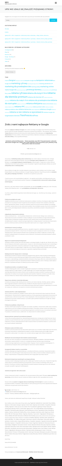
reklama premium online (39, 107)
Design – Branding (9, 56)
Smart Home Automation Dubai (24, 426)
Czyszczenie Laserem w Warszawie (34, 419)
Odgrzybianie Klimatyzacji (15, 430)
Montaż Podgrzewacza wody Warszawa (28, 434)
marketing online (47, 86)
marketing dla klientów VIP (46, 83)
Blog (6, 52)
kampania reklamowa (20, 80)
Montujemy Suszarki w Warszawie (48, 432)
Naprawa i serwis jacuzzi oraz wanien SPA (19, 406)
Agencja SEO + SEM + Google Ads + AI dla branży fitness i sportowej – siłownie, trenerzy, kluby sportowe (28, 38)
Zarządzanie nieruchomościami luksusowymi (21, 428)
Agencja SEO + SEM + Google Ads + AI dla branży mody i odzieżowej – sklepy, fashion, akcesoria (26, 35)
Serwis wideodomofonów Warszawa (37, 424)
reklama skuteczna (25, 109)
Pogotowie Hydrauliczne (36, 403)
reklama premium (29, 106)
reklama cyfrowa (19, 93)
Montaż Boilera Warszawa (11, 434)
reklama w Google (45, 109)
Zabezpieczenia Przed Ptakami (40, 428)
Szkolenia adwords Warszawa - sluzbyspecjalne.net (26, 393)
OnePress (32, 462)
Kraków (6, 32)
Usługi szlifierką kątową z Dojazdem (26, 421)
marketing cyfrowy (19, 83)
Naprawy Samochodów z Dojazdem (42, 405)
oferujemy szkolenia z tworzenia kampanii (44, 339)
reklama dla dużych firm (37, 93)
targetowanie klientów (12, 115)
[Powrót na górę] (31, 459)
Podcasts (7, 59)
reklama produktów (49, 106)
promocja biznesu (33, 89)
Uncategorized (8, 50)
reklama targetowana (35, 109)
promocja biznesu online (47, 89)
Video (6, 61)
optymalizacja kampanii (21, 89)
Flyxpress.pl (47, 412)
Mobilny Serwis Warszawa (36, 452)
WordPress (34, 115)
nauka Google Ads (11, 90)
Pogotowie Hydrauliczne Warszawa (41, 423)
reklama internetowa (47, 103)
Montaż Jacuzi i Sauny (26, 423)
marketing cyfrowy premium (33, 83)
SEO (7, 2)
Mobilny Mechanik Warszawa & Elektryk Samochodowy (22, 415)
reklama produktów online (11, 109)
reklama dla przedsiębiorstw (39, 100)
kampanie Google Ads (30, 80)
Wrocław (7, 29)
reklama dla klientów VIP (36, 97)
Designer (12, 80)
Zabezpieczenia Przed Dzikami (39, 426)
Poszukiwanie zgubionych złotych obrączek (40, 406)
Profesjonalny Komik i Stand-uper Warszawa (28, 432)
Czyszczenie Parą (46, 403)
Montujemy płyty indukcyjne (17, 410)
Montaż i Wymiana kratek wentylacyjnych (32, 430)
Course (7, 80)
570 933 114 (32, 148)
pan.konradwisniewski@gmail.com (33, 154)
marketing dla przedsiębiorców (18, 86)
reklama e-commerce (21, 103)
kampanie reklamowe (44, 80)
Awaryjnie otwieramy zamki (37, 412)
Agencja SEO (30, 408)
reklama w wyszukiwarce (32, 112)
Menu (55, 2)
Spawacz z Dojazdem (15, 423)
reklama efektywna (34, 103)
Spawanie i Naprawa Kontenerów (44, 421)
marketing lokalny (35, 86)
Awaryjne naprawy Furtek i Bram (24, 405)
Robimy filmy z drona (25, 412)
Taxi (34, 408)
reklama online (11, 106)
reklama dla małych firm (19, 100)
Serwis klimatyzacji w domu (31, 410)
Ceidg (17, 452)
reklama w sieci (15, 112)
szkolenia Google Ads (49, 112)
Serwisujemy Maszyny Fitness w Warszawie (15, 408)
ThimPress (25, 115)
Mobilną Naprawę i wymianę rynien (38, 417)
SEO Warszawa (14, 414)
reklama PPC (19, 106)
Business (7, 54)
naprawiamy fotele (43, 410)
